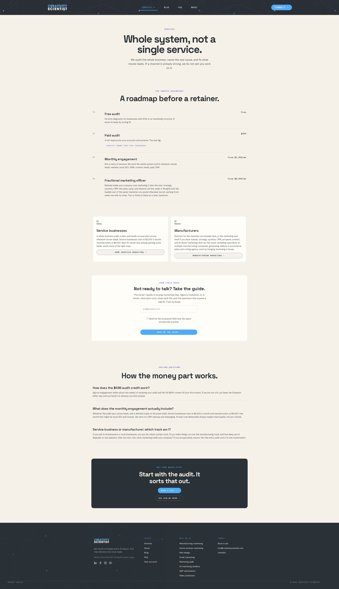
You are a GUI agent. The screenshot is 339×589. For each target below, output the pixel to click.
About (194, 7)
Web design (184, 552)
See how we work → (169, 498)
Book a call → (169, 490)
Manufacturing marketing (191, 543)
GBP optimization (187, 571)
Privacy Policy (15, 582)
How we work (150, 562)
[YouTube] (110, 563)
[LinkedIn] (95, 563)
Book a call (223, 543)
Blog (166, 7)
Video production (187, 575)
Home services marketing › (130, 252)
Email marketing (187, 557)
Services (147, 7)
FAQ (180, 7)
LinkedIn (222, 552)
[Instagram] (105, 563)
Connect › (282, 7)
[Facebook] (100, 563)
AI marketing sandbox (189, 566)
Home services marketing (191, 548)
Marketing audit (186, 562)
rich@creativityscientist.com (230, 548)
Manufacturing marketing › (208, 255)
